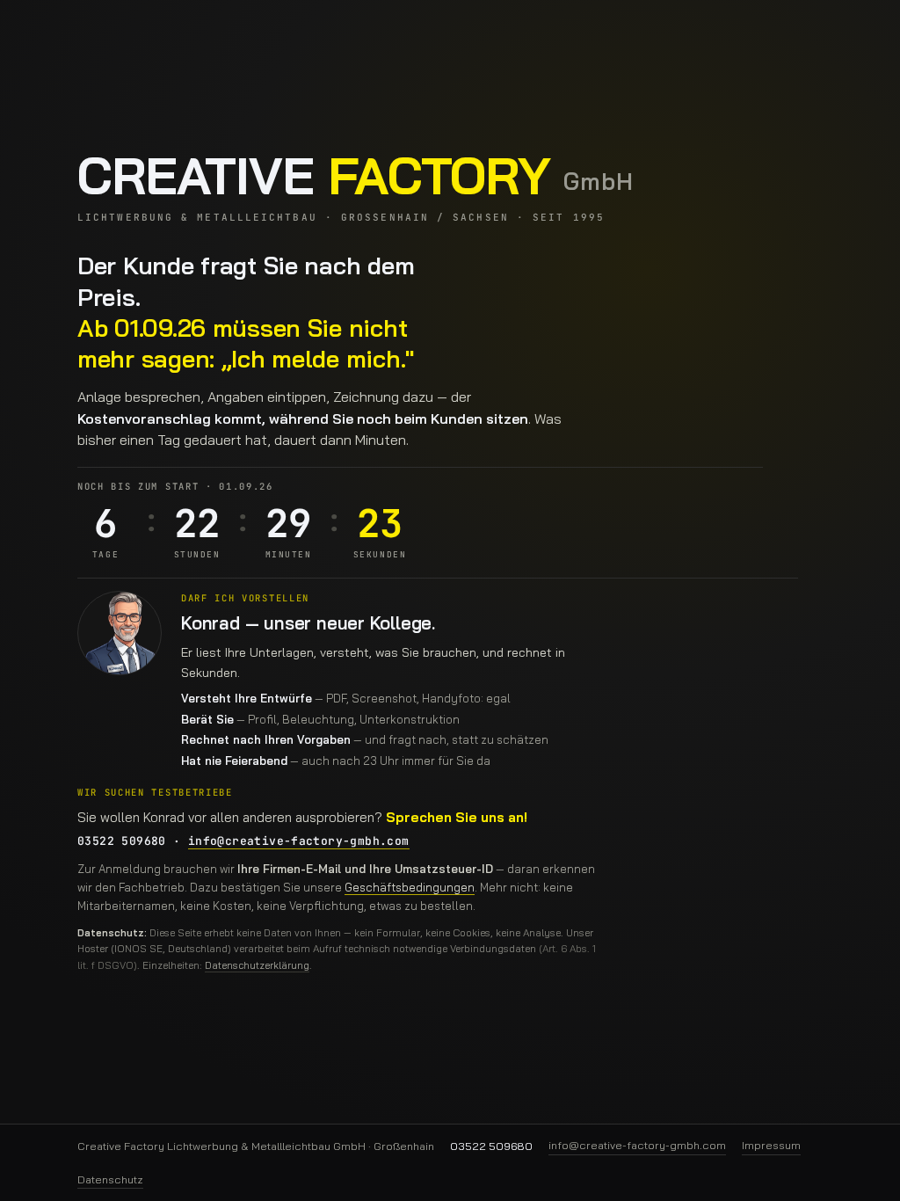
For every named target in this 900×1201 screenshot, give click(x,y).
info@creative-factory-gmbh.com (299, 840)
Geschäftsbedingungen (410, 887)
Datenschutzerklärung (257, 965)
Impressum (771, 1145)
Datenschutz (110, 1179)
